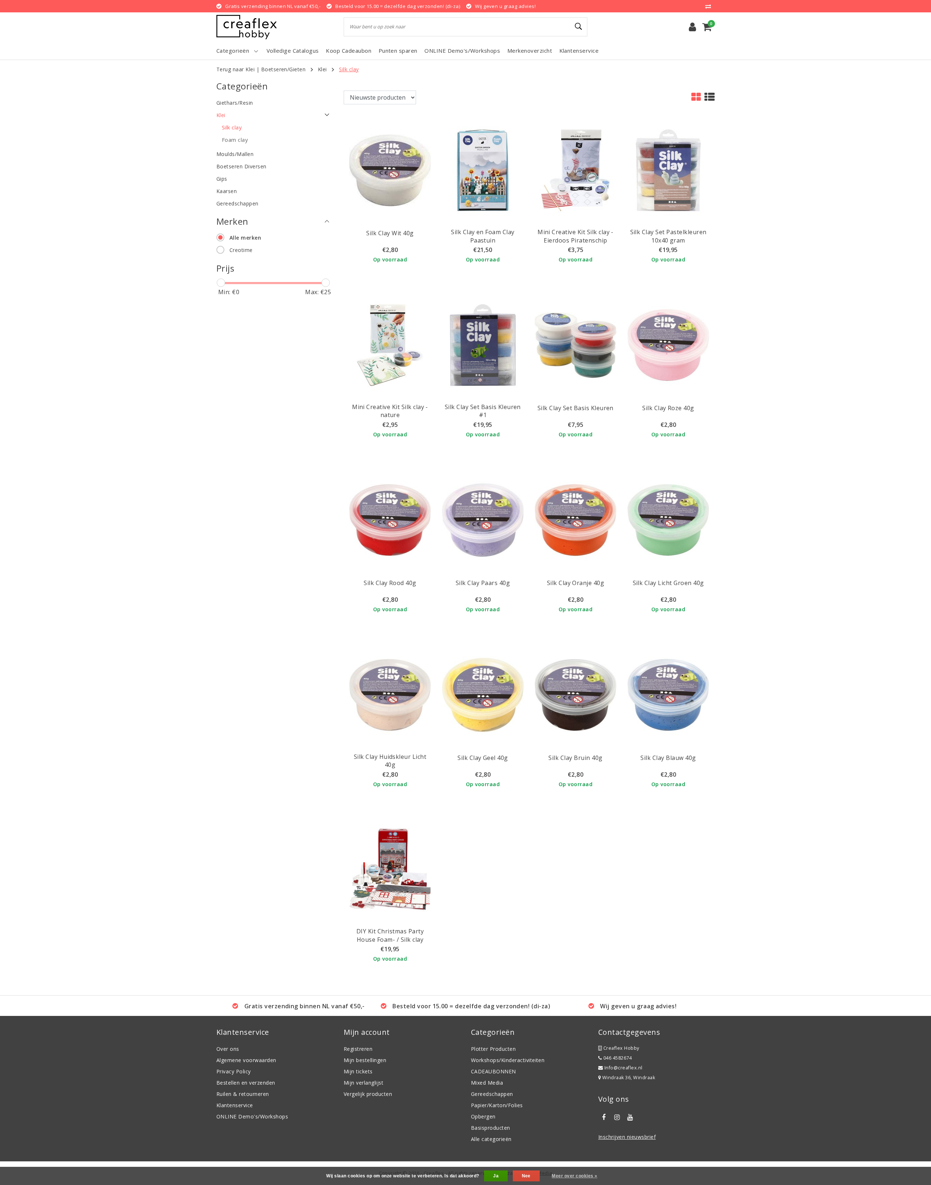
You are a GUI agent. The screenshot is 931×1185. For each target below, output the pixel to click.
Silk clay (349, 69)
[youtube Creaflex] (630, 1117)
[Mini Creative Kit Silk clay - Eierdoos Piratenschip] (575, 170)
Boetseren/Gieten (283, 69)
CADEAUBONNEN (493, 1071)
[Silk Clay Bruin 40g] (575, 694)
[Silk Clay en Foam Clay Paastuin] (483, 170)
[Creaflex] (246, 27)
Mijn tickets (358, 1071)
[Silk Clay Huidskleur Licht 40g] (390, 694)
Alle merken (245, 237)
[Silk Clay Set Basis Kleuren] (575, 344)
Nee (526, 1175)
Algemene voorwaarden (246, 1060)
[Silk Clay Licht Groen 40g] (668, 519)
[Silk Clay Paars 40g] (483, 519)
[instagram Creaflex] (616, 1117)
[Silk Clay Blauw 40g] (668, 694)
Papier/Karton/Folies (497, 1105)
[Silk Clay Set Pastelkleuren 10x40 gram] (668, 170)
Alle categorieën (491, 1139)
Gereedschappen (492, 1093)
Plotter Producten (493, 1048)
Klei (322, 69)
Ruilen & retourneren (242, 1093)
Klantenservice (234, 1105)
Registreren (358, 1048)
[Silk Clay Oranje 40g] (575, 519)
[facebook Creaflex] (603, 1117)
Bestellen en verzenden (245, 1082)
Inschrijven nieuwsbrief (627, 1136)
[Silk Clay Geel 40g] (483, 694)
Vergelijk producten (368, 1093)
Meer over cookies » (574, 1175)
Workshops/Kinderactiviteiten (507, 1060)
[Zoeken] (579, 26)
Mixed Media (487, 1082)
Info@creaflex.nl (623, 1068)
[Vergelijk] (710, 6)
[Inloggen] (692, 27)
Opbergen (483, 1116)
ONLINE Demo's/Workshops (252, 1116)
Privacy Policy (233, 1071)
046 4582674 (617, 1058)
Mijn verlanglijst (363, 1082)
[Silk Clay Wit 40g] (390, 170)
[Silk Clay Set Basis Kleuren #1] (483, 344)
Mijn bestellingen (365, 1060)
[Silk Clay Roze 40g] (668, 344)
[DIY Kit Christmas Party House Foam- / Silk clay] (390, 869)
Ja (496, 1175)
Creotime (241, 250)
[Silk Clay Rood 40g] (390, 519)
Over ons (227, 1048)
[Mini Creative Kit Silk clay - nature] (390, 344)
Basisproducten (490, 1127)
